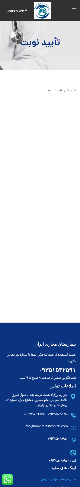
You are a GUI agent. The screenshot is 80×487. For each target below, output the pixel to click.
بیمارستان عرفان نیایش (56, 479)
